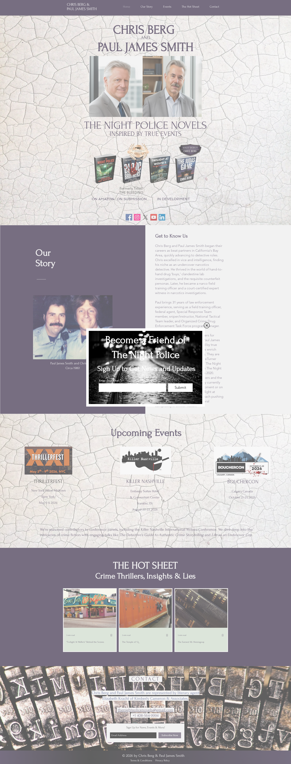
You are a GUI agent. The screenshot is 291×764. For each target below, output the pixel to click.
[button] (207, 325)
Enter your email (109, 380)
